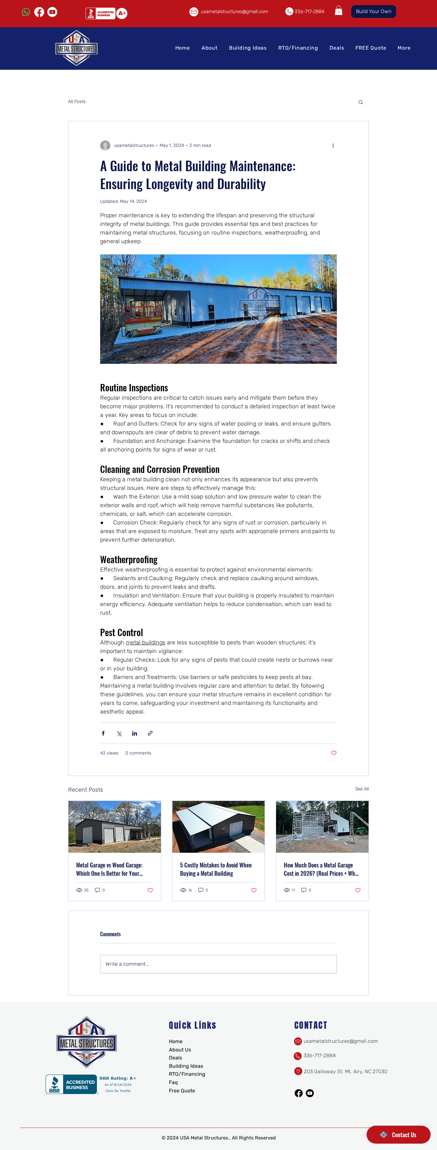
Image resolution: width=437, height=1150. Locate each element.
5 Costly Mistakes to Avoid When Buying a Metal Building (216, 869)
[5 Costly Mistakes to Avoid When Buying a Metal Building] (218, 827)
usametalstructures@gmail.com (234, 11)
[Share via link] (150, 733)
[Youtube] (52, 12)
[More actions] (333, 145)
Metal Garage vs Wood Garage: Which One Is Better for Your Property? (109, 869)
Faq (173, 1082)
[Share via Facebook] (103, 733)
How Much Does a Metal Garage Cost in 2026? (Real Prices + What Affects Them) (322, 869)
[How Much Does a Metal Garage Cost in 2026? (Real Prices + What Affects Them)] (322, 827)
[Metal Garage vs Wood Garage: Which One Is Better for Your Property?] (114, 827)
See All (362, 789)
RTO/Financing (187, 1074)
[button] (339, 10)
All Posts (77, 101)
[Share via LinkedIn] (134, 733)
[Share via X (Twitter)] (119, 733)
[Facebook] (39, 12)
